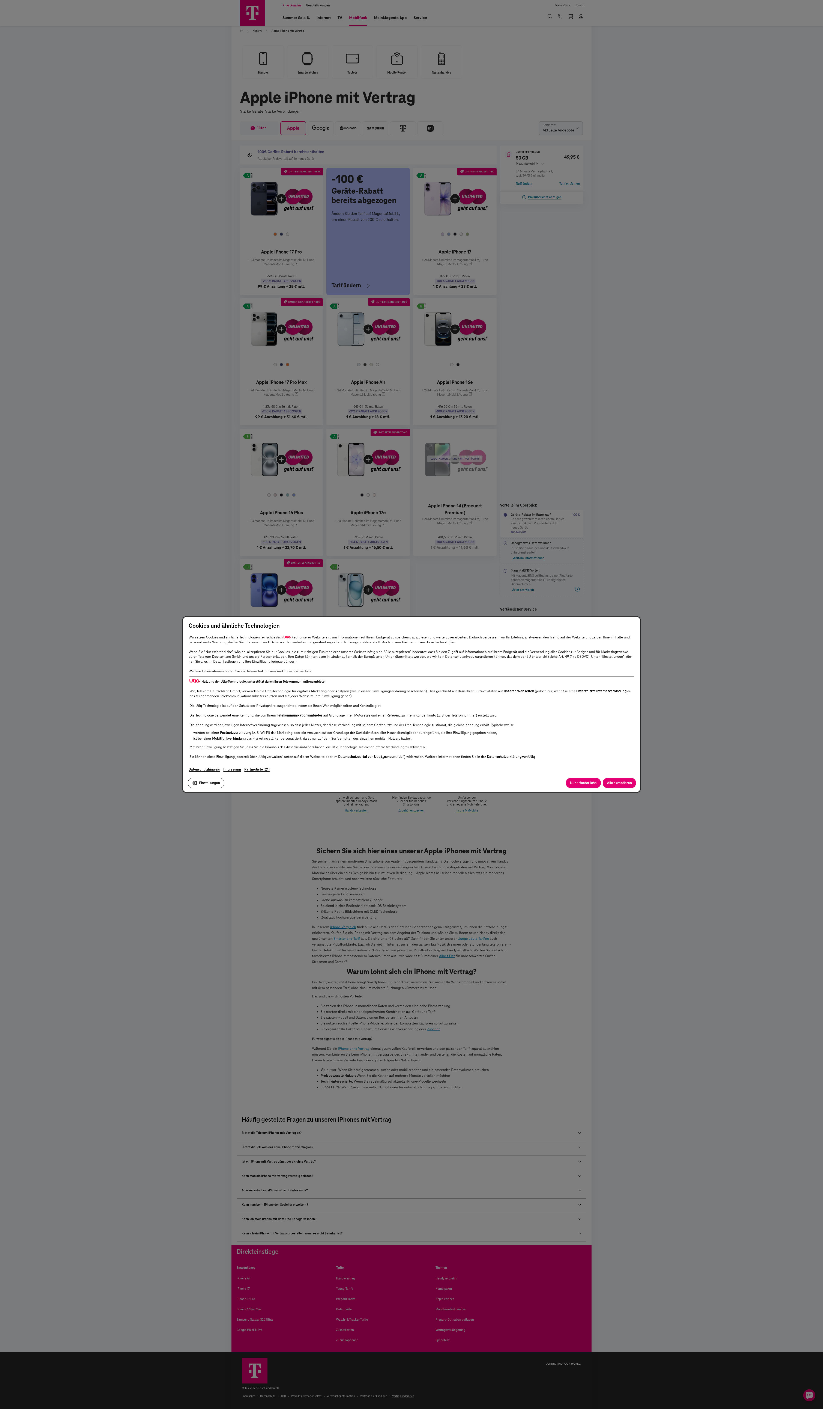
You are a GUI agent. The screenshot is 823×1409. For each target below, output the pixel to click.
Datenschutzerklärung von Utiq (511, 756)
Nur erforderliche (583, 783)
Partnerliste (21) (257, 769)
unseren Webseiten (519, 691)
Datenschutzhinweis (204, 769)
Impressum (232, 769)
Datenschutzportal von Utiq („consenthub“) (371, 756)
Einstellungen (209, 783)
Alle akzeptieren (619, 783)
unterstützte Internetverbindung (601, 691)
